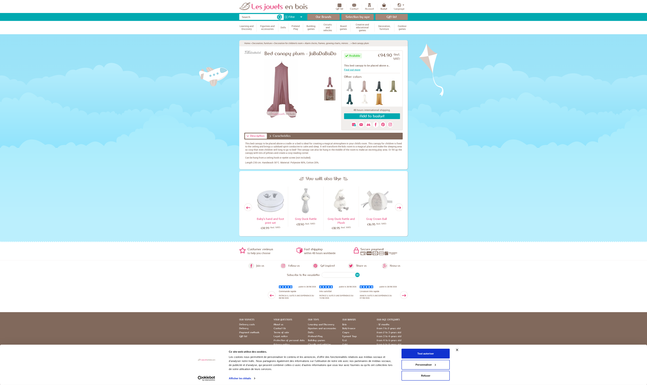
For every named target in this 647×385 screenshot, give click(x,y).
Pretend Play (315, 336)
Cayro (345, 332)
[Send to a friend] (361, 124)
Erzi (344, 340)
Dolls (311, 332)
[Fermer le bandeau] (457, 350)
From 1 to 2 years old (388, 328)
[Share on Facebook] (376, 124)
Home (247, 43)
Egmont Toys (349, 336)
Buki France (348, 328)
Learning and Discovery (321, 324)
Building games (316, 340)
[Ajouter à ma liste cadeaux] (354, 124)
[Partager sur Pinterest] (383, 124)
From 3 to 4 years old (389, 336)
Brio (344, 324)
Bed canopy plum (360, 43)
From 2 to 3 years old (389, 332)
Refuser (425, 375)
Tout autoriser (425, 353)
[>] (404, 295)
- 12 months (383, 324)
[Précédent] (248, 207)
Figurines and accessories (322, 328)
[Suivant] (399, 207)
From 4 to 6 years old (389, 340)
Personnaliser (423, 364)
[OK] (279, 17)
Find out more (352, 69)
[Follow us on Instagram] (390, 124)
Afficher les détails (240, 378)
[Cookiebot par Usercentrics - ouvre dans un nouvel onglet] (206, 378)
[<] (271, 295)
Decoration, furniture (262, 43)
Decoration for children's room (288, 43)
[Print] (368, 124)
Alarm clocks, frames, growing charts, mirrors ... (327, 43)
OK (357, 274)
